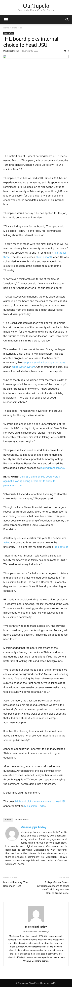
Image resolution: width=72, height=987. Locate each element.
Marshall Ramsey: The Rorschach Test (15, 884)
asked (6, 542)
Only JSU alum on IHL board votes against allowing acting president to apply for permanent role (31, 481)
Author (8, 819)
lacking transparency (52, 467)
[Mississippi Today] (12, 833)
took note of (61, 546)
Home (6, 27)
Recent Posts (22, 819)
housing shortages (54, 362)
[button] (5, 19)
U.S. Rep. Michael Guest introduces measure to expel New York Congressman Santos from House (53, 888)
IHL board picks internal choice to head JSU (30, 42)
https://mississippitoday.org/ (36, 931)
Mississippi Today (11, 51)
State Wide (17, 27)
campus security (32, 362)
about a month (44, 257)
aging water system (23, 366)
